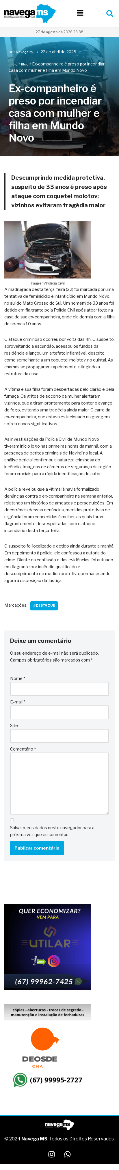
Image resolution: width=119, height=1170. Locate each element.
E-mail (17, 702)
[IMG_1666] (47, 989)
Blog (25, 64)
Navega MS (25, 52)
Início (13, 64)
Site (14, 725)
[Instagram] (51, 1154)
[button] (80, 13)
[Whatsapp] (67, 1154)
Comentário (23, 749)
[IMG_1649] (47, 1089)
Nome (17, 678)
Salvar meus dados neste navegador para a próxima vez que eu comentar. (52, 831)
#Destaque (44, 606)
